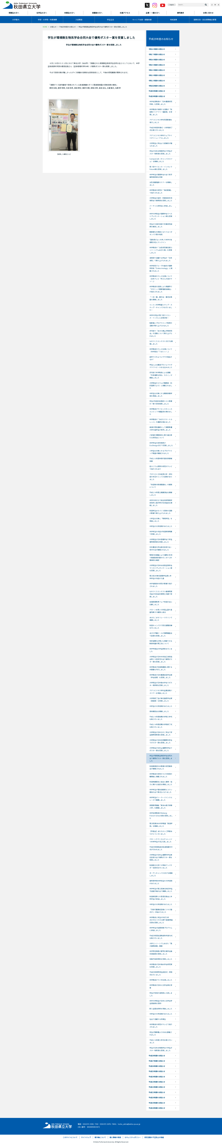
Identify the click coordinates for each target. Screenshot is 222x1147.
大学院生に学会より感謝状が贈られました (161, 144)
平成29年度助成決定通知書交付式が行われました (161, 848)
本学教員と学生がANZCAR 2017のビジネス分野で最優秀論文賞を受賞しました (161, 920)
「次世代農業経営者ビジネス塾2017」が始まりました (161, 910)
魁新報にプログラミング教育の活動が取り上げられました (161, 324)
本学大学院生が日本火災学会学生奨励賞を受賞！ (161, 1002)
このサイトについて (70, 1137)
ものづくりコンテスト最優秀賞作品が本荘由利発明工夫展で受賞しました (161, 594)
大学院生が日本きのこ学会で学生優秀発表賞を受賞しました (161, 733)
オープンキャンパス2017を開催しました (161, 874)
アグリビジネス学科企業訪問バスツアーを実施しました (161, 691)
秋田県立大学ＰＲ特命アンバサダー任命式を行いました (161, 866)
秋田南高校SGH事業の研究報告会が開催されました (161, 767)
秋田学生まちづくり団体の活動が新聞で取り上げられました (161, 511)
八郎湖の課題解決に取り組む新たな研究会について (161, 436)
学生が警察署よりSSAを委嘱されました (161, 1033)
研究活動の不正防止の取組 (154, 1137)
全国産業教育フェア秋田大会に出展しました (161, 603)
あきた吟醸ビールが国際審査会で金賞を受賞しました (161, 634)
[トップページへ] (57, 1125)
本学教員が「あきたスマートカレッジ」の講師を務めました (161, 420)
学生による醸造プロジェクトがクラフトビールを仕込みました (161, 366)
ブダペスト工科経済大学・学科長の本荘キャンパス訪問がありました (161, 476)
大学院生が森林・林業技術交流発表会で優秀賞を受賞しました (161, 199)
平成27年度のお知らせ (157, 1061)
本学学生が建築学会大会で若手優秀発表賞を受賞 (161, 175)
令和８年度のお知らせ (157, 49)
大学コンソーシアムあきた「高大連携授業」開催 (161, 944)
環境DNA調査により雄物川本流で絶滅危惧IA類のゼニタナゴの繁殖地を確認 (161, 557)
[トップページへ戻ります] (21, 4)
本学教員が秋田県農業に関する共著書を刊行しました (161, 668)
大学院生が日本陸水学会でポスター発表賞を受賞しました (161, 683)
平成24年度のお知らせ (157, 1076)
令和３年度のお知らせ (157, 75)
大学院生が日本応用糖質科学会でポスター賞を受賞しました (161, 741)
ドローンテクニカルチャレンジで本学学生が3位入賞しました (161, 840)
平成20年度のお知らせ (157, 1097)
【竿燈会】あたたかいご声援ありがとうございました (161, 832)
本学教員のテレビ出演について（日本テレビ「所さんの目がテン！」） (161, 278)
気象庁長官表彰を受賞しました (161, 959)
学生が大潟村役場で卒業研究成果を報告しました (161, 225)
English (172, 5)
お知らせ (53, 27)
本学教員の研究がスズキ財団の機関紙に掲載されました (161, 775)
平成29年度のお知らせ (67, 27)
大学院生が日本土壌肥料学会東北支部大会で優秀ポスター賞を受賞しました (161, 857)
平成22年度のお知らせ (157, 1087)
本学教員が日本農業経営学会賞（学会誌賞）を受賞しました (161, 676)
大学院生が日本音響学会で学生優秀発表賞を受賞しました (161, 540)
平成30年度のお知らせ (157, 91)
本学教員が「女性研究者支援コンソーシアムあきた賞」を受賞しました (161, 250)
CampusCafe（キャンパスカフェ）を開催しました (161, 160)
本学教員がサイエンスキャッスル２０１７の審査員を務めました (161, 411)
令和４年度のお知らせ (157, 70)
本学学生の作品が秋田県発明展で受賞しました (161, 532)
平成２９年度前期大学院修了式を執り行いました (161, 725)
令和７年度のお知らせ (157, 54)
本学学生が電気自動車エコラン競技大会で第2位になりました (161, 790)
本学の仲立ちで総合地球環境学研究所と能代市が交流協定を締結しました (161, 503)
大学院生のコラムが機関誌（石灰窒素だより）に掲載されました (161, 385)
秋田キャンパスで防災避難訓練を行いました (161, 626)
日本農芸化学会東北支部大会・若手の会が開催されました (161, 548)
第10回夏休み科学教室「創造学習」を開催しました (161, 824)
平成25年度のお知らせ (157, 1071)
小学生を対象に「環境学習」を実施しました (161, 519)
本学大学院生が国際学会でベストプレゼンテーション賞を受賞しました (161, 216)
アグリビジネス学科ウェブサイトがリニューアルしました (161, 136)
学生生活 (110, 19)
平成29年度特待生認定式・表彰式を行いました (161, 973)
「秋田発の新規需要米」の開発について (161, 485)
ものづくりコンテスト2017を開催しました (161, 342)
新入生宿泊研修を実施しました (161, 1008)
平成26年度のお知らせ (157, 1066)
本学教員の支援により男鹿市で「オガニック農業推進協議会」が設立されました (161, 289)
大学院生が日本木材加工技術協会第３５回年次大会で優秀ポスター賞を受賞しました (161, 659)
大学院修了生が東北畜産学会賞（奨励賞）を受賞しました (161, 699)
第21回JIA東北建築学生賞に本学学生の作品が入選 (160, 577)
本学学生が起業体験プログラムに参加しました (161, 929)
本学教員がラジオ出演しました (161, 980)
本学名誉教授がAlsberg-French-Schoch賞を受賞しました (161, 815)
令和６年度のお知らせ (157, 59)
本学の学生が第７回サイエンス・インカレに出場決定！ (160, 316)
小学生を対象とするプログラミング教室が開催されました (161, 452)
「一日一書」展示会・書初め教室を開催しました (161, 298)
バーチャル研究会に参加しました (161, 207)
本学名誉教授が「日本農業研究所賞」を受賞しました (161, 102)
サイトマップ (86, 1137)
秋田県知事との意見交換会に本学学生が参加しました (161, 897)
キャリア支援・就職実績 (141, 19)
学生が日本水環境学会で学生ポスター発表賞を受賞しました (161, 152)
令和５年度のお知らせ (157, 65)
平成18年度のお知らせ (157, 1108)
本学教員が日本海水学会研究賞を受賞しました (161, 965)
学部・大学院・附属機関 (47, 19)
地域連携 (173, 19)
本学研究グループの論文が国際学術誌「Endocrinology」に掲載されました (161, 268)
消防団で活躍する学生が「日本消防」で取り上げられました (161, 259)
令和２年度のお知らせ (157, 80)
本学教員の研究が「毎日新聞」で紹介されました (161, 191)
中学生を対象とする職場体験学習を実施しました (161, 394)
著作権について (100, 1137)
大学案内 (15, 19)
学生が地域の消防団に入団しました (161, 994)
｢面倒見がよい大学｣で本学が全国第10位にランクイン (161, 240)
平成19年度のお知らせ (157, 1103)
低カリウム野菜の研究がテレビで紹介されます (161, 467)
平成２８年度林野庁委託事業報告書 (161, 459)
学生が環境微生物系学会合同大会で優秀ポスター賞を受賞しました (161, 758)
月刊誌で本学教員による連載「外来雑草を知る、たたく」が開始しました (161, 375)
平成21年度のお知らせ (157, 1092)
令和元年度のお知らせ (157, 86)
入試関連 (78, 19)
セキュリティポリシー (133, 1137)
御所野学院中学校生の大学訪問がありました (161, 882)
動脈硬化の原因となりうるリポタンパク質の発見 (161, 233)
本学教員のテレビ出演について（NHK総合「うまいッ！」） (161, 350)
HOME (45, 27)
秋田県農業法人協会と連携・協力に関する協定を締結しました (161, 783)
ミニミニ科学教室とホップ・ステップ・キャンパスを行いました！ (161, 307)
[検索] (206, 5)
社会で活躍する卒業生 (158, 1019)
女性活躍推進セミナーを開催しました (161, 183)
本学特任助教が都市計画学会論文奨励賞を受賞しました (161, 952)
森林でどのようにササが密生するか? (161, 358)
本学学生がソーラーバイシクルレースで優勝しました (161, 798)
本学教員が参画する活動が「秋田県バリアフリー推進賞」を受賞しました (161, 112)
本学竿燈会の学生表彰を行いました (161, 650)
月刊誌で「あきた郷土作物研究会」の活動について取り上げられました (161, 333)
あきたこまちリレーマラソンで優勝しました (161, 618)
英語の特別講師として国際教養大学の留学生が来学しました (161, 428)
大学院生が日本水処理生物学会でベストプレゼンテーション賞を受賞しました (161, 568)
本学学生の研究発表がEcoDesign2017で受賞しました (161, 444)
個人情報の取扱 (115, 1137)
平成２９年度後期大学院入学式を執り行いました (161, 717)
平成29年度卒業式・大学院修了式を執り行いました (161, 128)
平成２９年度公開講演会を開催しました (161, 493)
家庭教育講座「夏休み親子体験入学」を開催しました (161, 806)
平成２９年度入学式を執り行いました (161, 1041)
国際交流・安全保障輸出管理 (205, 19)
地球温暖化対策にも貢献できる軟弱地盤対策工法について (161, 642)
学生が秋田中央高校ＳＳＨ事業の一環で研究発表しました (161, 402)
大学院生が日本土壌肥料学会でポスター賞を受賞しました (161, 749)
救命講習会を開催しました (159, 711)
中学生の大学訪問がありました (161, 526)
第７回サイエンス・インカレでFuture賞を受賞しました (161, 168)
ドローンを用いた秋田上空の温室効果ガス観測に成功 (161, 610)
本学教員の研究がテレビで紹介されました (161, 1025)
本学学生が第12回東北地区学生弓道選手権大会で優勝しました (161, 889)
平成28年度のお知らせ (157, 1055)
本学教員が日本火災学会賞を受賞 (161, 986)
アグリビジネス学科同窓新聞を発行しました (161, 121)
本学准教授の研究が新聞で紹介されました (161, 584)
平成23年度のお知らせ (157, 1082)
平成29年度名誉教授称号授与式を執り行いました (161, 936)
